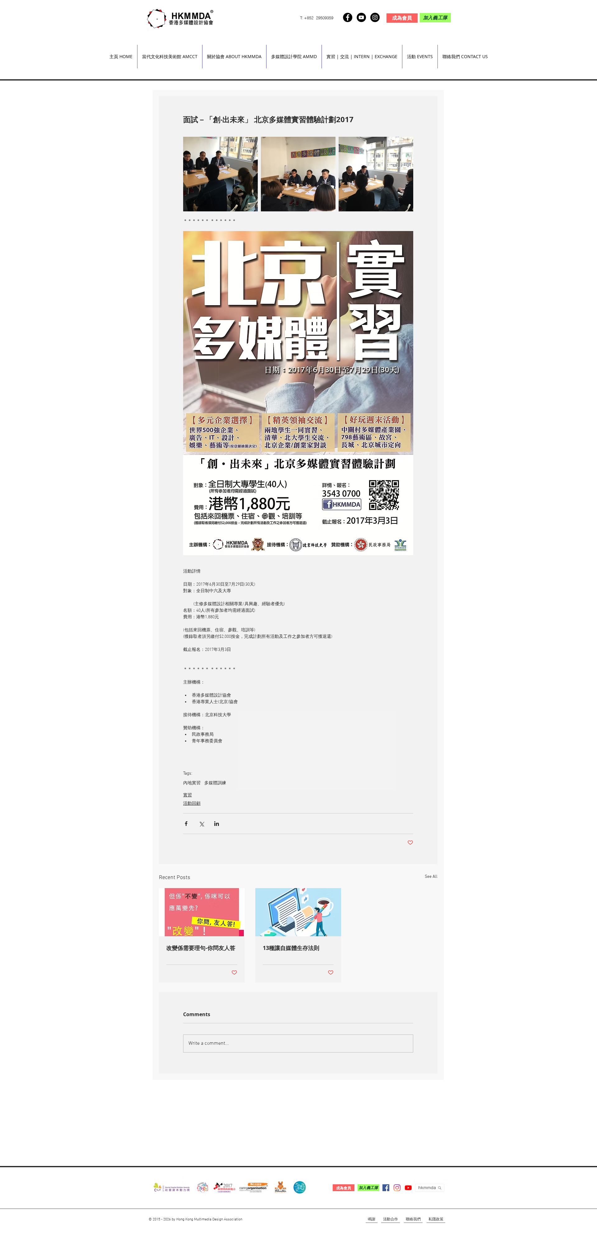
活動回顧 (192, 803)
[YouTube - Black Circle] (361, 17)
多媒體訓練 (215, 783)
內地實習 (192, 783)
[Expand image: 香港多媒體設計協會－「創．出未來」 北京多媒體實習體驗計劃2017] (220, 174)
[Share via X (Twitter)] (201, 824)
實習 (187, 795)
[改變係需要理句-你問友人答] (202, 912)
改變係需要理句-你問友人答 (200, 948)
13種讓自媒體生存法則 (291, 948)
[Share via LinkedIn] (217, 824)
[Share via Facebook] (186, 824)
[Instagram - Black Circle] (375, 17)
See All (431, 876)
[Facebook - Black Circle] (347, 17)
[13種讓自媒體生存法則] (298, 912)
